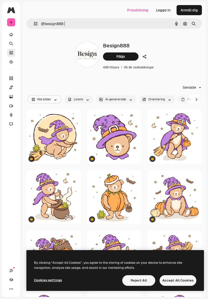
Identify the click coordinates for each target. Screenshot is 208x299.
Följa (120, 56)
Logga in (163, 10)
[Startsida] (11, 34)
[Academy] (11, 280)
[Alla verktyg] (11, 78)
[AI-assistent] (11, 124)
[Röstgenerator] (11, 115)
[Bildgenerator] (11, 96)
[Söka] (11, 44)
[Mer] (11, 289)
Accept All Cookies (178, 280)
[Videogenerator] (11, 106)
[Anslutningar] (11, 271)
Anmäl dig (189, 10)
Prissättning (137, 10)
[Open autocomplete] (34, 24)
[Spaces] (11, 87)
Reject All (139, 280)
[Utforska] (11, 62)
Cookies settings (48, 280)
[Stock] (11, 53)
